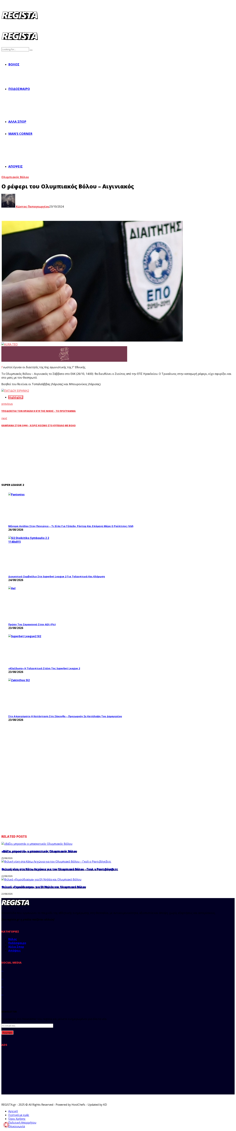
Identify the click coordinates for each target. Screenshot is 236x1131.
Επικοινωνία (16, 1126)
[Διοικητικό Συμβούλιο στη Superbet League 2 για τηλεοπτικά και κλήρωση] (34, 554)
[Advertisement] (70, 455)
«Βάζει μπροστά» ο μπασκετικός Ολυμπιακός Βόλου (39, 851)
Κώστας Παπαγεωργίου (32, 206)
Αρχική (13, 1111)
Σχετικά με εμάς (18, 1115)
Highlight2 (15, 397)
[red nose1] (64, 361)
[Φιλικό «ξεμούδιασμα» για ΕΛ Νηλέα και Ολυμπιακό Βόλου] (41, 879)
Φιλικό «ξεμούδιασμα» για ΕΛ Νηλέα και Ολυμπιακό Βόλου (43, 887)
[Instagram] (2, 986)
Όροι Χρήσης (17, 1119)
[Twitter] (2, 978)
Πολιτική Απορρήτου (22, 1122)
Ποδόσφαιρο (19, 89)
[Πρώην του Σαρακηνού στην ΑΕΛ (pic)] (34, 603)
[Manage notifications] (6, 1125)
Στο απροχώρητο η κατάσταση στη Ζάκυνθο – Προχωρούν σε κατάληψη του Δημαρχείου (65, 716)
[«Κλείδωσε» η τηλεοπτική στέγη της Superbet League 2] (34, 649)
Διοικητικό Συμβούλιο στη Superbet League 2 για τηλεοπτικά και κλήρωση (56, 576)
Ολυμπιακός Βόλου (15, 177)
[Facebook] (2, 970)
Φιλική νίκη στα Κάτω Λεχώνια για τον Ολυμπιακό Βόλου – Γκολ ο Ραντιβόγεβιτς (59, 869)
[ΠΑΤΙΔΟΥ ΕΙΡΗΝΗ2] (15, 391)
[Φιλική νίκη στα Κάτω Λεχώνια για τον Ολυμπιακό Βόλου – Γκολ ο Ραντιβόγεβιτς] (56, 861)
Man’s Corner (20, 134)
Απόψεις (15, 166)
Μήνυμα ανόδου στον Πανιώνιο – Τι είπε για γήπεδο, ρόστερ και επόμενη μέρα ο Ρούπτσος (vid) (70, 526)
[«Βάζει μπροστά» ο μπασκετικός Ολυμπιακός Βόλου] (36, 844)
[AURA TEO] (9, 344)
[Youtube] (2, 994)
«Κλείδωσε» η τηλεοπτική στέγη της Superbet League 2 (44, 668)
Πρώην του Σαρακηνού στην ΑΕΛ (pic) (32, 624)
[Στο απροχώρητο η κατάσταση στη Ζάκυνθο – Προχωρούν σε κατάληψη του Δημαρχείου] (34, 695)
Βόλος (13, 64)
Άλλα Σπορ (17, 121)
